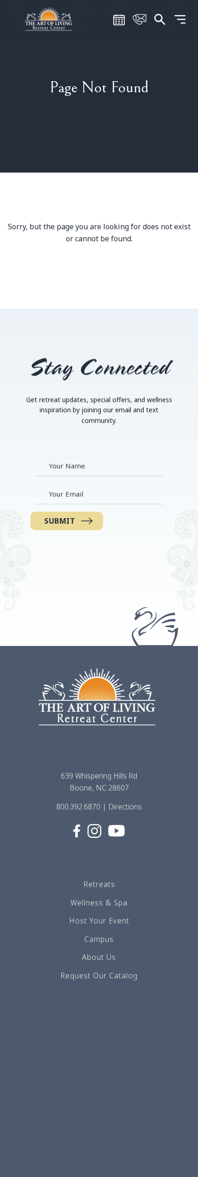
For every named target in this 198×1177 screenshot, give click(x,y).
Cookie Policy (99, 1140)
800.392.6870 (78, 806)
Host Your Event (99, 920)
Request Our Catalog (99, 975)
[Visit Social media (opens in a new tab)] (76, 830)
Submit (60, 521)
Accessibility (99, 1158)
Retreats (99, 884)
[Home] (50, 18)
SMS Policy (99, 1104)
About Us (99, 957)
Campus (99, 939)
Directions (125, 806)
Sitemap (99, 1086)
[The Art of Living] (99, 705)
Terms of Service (99, 1067)
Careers (99, 1049)
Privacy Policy (99, 1122)
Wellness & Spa (99, 902)
